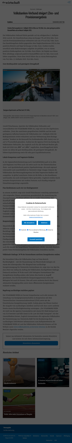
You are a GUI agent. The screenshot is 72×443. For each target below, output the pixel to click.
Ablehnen (44, 223)
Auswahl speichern (36, 239)
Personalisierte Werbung (37, 230)
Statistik (23, 230)
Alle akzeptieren (29, 223)
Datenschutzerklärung (35, 217)
